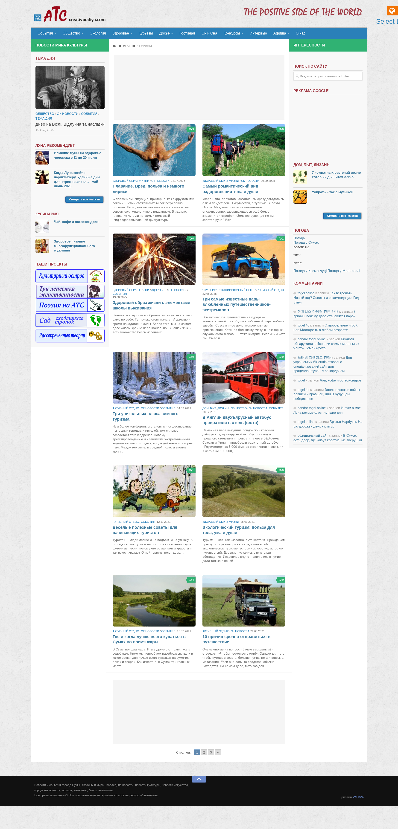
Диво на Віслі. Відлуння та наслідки (70, 124)
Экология (98, 33)
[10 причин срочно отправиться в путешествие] (243, 601)
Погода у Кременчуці (310, 271)
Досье (164, 33)
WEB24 (358, 797)
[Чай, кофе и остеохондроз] (42, 227)
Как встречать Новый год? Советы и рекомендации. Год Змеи (326, 297)
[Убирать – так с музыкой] (300, 197)
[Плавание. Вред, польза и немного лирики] (154, 150)
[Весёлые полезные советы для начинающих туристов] (154, 491)
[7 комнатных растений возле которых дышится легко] (300, 177)
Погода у (306, 242)
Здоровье (120, 33)
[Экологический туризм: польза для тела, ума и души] (243, 491)
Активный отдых (271, 290)
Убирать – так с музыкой (332, 192)
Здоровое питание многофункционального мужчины (74, 245)
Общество (71, 33)
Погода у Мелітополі (344, 271)
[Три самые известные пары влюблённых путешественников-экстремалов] (243, 259)
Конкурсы (232, 33)
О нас (300, 33)
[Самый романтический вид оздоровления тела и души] (243, 150)
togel (301, 380)
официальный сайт (313, 435)
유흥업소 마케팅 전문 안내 (318, 311)
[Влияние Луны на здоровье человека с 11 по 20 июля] (42, 158)
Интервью (258, 33)
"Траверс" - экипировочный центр (229, 290)
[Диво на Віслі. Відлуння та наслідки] (70, 87)
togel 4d (303, 325)
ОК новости (160, 180)
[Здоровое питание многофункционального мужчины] (42, 246)
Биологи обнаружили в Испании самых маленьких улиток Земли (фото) (326, 343)
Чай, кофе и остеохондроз (76, 222)
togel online (306, 293)
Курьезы (146, 33)
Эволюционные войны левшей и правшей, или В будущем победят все (326, 394)
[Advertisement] (199, 87)
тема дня (43, 118)
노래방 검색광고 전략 (314, 357)
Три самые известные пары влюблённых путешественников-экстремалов (236, 304)
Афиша (279, 33)
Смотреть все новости (84, 199)
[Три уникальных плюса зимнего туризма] (154, 378)
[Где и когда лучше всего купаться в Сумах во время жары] (154, 601)
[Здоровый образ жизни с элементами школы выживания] (154, 259)
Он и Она (209, 33)
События (45, 33)
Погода (299, 238)
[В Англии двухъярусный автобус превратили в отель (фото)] (243, 378)
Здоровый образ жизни (131, 180)
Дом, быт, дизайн (215, 408)
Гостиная (187, 33)
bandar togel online (312, 339)
